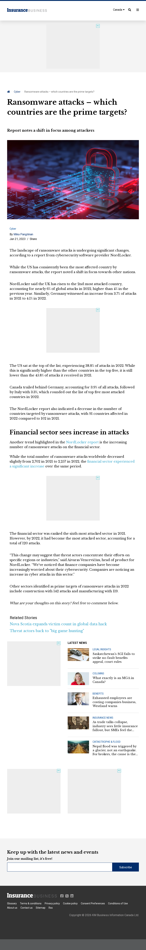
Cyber (17, 91)
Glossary (12, 903)
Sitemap (40, 907)
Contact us (26, 907)
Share (33, 239)
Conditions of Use (118, 903)
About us (12, 907)
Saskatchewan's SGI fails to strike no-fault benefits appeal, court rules (114, 658)
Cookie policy (70, 903)
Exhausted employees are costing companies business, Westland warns (114, 702)
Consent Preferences (93, 903)
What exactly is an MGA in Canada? (113, 680)
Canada (118, 9)
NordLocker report (82, 442)
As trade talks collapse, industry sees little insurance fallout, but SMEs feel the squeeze (115, 726)
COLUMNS (98, 673)
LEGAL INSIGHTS (102, 649)
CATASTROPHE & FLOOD (107, 741)
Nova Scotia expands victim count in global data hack (58, 624)
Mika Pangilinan (23, 234)
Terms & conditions (30, 903)
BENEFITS (98, 693)
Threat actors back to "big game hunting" (47, 631)
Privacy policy (52, 903)
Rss (51, 907)
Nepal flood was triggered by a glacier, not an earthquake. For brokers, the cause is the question (115, 750)
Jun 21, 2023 (18, 239)
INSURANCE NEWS (103, 717)
